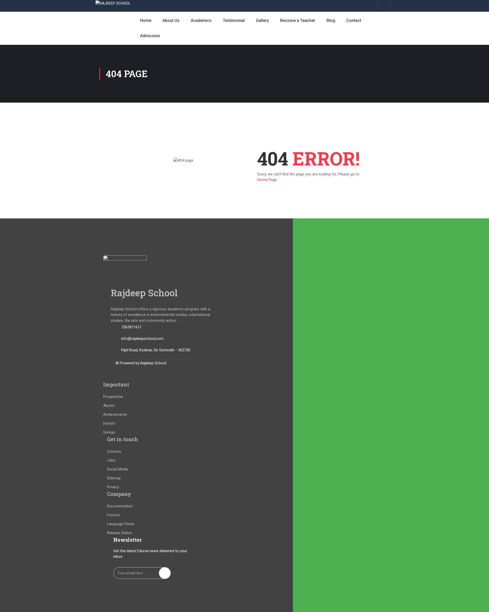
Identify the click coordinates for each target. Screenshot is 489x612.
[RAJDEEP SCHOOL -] (113, 3)
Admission (150, 35)
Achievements (115, 414)
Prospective (113, 396)
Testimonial (234, 20)
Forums (113, 515)
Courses (114, 451)
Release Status (119, 533)
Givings (109, 432)
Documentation (120, 506)
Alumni (109, 405)
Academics (201, 20)
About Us (171, 20)
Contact (353, 20)
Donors (109, 423)
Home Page (267, 179)
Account (384, 5)
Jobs (111, 460)
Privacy (113, 487)
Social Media (117, 469)
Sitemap (114, 478)
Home (145, 20)
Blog (331, 20)
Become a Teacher (297, 20)
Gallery (262, 20)
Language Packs (120, 524)
